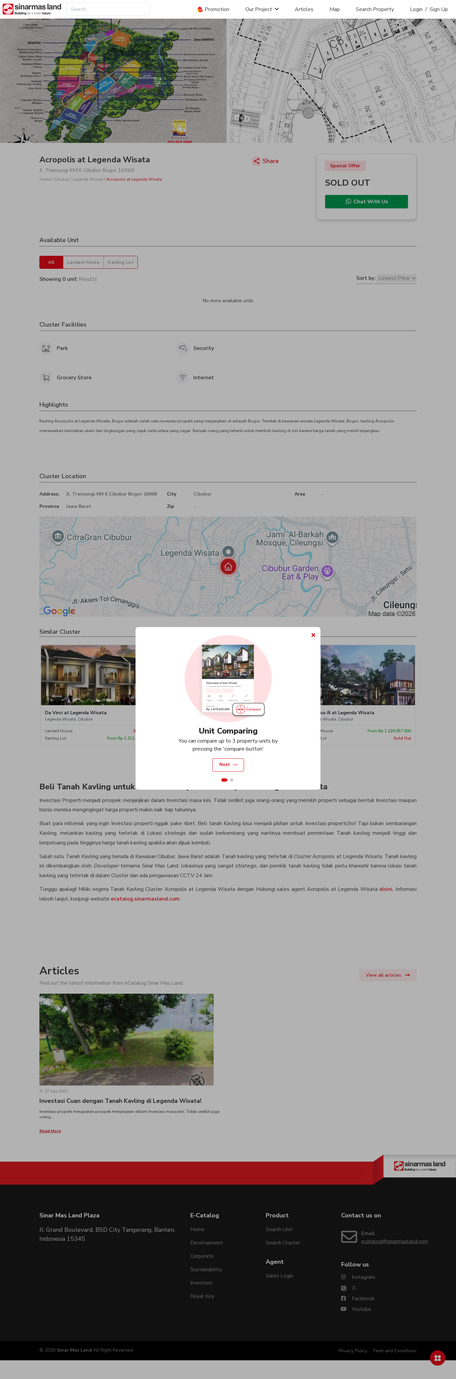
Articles (304, 9)
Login (416, 9)
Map (334, 9)
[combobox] (108, 9)
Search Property (375, 9)
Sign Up (439, 9)
